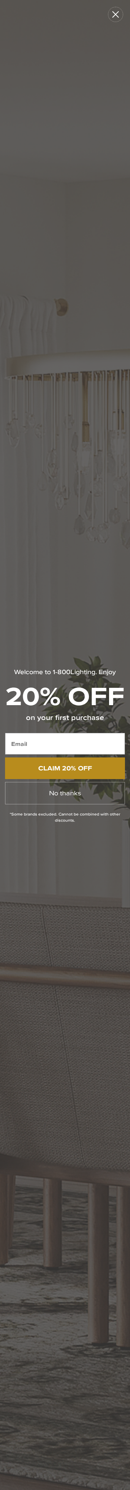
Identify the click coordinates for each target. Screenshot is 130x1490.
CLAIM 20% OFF (65, 768)
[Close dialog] (115, 14)
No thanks (65, 793)
